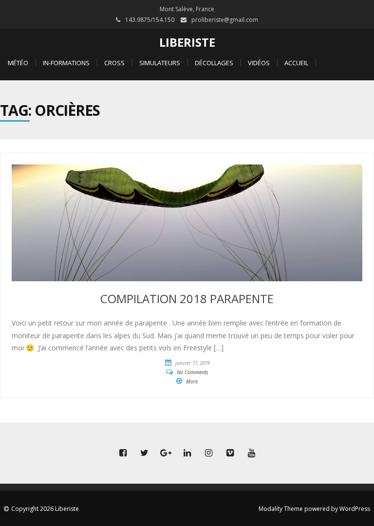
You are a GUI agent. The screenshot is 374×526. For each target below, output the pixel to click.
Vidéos (259, 62)
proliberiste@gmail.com (224, 20)
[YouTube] (251, 453)
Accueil (296, 62)
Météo (18, 62)
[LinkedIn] (187, 453)
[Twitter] (144, 453)
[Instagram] (208, 453)
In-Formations (66, 62)
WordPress (354, 509)
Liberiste (187, 42)
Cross (114, 62)
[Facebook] (122, 453)
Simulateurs (159, 62)
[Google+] (165, 453)
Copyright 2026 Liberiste (45, 509)
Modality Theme (281, 509)
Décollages (214, 62)
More (192, 381)
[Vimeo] (230, 453)
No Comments (192, 372)
